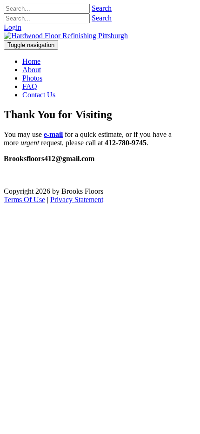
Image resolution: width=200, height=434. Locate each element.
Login (12, 27)
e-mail (53, 134)
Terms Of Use (24, 199)
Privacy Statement (76, 199)
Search (102, 8)
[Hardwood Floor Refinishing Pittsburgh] (66, 36)
